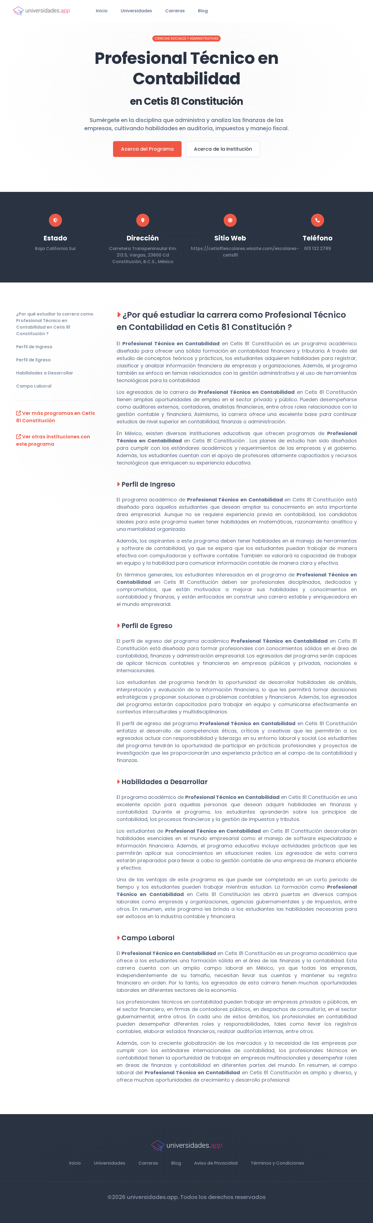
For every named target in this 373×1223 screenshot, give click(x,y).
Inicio (102, 11)
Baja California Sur (55, 248)
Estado (55, 238)
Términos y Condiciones (277, 1163)
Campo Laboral (33, 386)
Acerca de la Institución (223, 148)
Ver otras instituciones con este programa (53, 440)
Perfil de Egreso (33, 360)
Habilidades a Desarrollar (44, 373)
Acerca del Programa (147, 148)
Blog (203, 11)
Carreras (175, 11)
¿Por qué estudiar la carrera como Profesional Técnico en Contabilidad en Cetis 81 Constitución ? (54, 324)
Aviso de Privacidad (216, 1163)
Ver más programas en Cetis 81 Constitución (55, 417)
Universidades (136, 11)
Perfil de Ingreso (34, 347)
